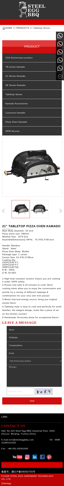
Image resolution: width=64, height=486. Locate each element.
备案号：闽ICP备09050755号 (18, 471)
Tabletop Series (41, 28)
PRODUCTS (22, 28)
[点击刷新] (44, 391)
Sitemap (6, 483)
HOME (8, 28)
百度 (5, 421)
